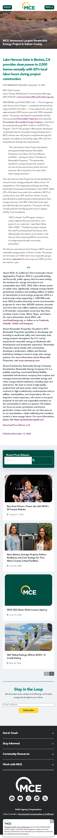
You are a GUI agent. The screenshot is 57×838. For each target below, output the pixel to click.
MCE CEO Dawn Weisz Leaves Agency (27, 610)
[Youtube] (20, 798)
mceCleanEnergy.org (13, 320)
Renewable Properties (27, 119)
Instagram (28, 324)
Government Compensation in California (36, 814)
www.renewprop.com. (29, 361)
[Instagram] (28, 798)
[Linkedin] (37, 798)
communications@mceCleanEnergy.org (35, 97)
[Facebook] (12, 798)
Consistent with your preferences (17, 827)
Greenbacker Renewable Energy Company (22, 122)
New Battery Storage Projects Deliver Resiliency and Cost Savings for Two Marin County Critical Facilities (26, 557)
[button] (52, 821)
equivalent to (18, 259)
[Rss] (45, 798)
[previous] (46, 674)
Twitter (15, 324)
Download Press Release (14, 425)
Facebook (43, 320)
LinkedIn (7, 324)
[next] (51, 674)
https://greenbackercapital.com (29, 420)
